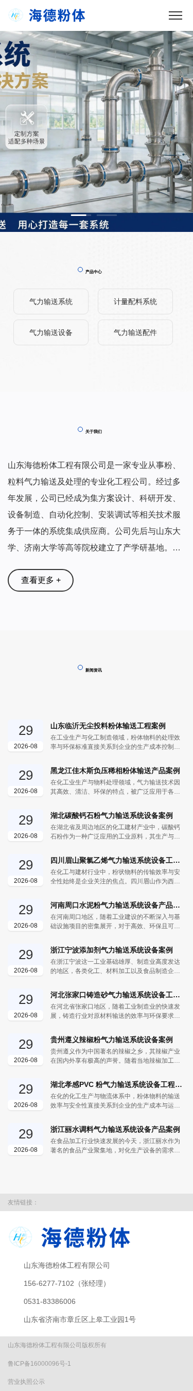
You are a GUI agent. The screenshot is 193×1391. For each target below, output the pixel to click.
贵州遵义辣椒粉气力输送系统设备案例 (111, 1039)
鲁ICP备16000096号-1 (39, 1363)
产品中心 (93, 271)
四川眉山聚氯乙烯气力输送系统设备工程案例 (117, 860)
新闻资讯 (93, 670)
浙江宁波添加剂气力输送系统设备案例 (111, 949)
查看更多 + (41, 580)
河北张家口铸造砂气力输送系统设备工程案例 (117, 994)
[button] (81, 215)
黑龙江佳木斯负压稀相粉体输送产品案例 (115, 770)
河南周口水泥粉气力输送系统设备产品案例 (117, 905)
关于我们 (93, 431)
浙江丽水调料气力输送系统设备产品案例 (115, 1129)
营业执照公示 (26, 1381)
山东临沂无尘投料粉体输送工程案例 (108, 725)
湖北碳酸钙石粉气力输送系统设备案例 (111, 815)
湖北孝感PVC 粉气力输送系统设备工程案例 (117, 1084)
